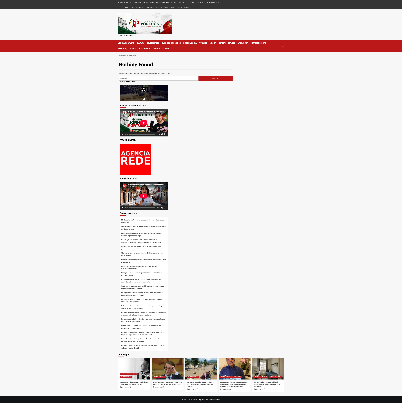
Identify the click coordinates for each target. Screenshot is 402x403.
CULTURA (137, 2)
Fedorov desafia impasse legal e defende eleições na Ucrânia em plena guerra (143, 261)
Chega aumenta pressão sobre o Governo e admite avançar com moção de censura (143, 228)
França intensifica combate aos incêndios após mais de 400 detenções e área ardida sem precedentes (142, 280)
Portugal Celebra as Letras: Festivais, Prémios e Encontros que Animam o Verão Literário (143, 346)
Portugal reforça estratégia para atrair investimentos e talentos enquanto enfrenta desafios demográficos (143, 313)
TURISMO (192, 2)
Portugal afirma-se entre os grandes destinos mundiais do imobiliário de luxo (141, 274)
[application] (144, 122)
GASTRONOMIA (169, 7)
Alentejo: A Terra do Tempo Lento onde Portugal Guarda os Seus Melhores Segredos (142, 300)
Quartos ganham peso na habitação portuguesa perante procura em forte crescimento (141, 247)
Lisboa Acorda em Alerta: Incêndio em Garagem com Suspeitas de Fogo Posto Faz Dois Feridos (143, 307)
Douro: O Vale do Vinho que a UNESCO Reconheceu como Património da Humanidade (141, 327)
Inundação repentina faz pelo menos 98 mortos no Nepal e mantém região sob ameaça (141, 234)
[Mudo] (162, 134)
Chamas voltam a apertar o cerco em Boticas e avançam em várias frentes (142, 254)
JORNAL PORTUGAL (125, 2)
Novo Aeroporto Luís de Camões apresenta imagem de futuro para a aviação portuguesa (143, 320)
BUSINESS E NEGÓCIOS (164, 2)
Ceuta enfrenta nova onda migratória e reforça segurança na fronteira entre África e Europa (142, 287)
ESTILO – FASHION (184, 7)
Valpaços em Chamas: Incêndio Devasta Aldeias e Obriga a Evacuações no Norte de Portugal (142, 294)
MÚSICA (200, 2)
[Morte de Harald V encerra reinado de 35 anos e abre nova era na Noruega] (134, 369)
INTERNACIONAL (180, 2)
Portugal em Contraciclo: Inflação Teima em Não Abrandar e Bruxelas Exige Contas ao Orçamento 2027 (142, 333)
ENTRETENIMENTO (136, 7)
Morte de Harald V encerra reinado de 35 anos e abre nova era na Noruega (143, 221)
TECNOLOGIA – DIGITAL (154, 7)
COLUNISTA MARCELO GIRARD (129, 374)
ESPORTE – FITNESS (212, 2)
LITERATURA (123, 7)
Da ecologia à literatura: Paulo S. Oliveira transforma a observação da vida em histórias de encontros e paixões (141, 241)
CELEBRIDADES (148, 2)
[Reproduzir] (122, 134)
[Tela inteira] (165, 134)
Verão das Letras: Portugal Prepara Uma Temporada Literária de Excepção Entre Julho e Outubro (143, 340)
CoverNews (205, 399)
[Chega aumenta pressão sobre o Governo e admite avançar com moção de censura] (168, 369)
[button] (282, 46)
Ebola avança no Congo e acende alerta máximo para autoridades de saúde (139, 267)
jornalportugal (125, 387)
